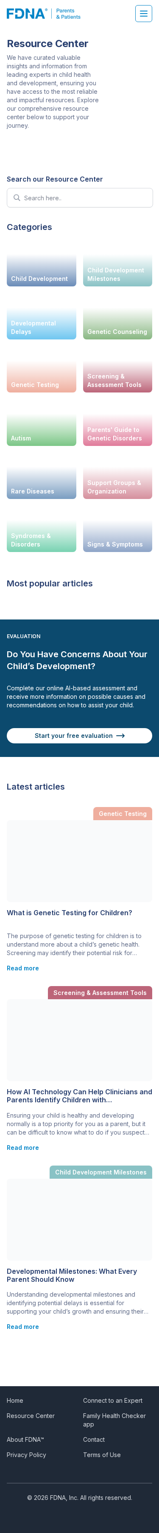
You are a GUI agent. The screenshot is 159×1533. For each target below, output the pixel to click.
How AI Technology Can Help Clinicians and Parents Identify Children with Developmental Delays (79, 1096)
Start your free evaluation (74, 735)
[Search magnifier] (16, 197)
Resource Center (31, 1415)
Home (15, 1400)
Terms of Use (102, 1454)
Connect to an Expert (112, 1400)
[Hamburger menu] (143, 13)
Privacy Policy (26, 1454)
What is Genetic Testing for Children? (69, 913)
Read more (23, 968)
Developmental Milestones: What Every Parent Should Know (72, 1275)
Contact (94, 1439)
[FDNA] (48, 13)
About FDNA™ (25, 1439)
